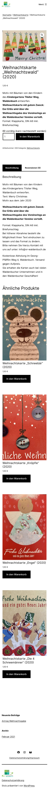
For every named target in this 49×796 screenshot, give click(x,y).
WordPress (29, 785)
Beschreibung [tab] (12, 168)
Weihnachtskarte (20, 15)
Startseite (6, 15)
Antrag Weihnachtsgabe (14, 721)
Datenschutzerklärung (13, 780)
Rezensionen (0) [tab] (33, 168)
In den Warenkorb (30, 136)
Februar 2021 (8, 736)
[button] (42, 35)
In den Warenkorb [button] (16, 378)
